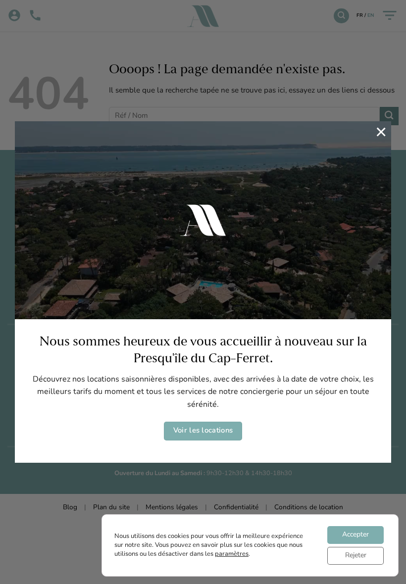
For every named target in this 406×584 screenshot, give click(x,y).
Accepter (355, 534)
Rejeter (355, 555)
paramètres (232, 554)
